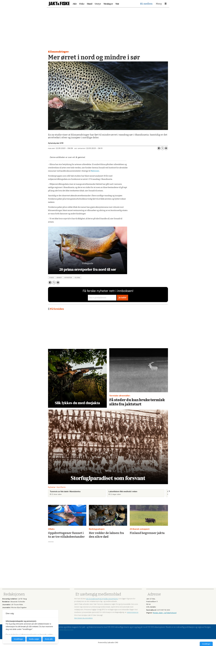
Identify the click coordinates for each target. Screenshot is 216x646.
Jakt (75, 3)
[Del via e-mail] (166, 148)
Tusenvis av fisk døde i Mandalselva (65, 491)
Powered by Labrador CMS (108, 643)
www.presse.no (132, 612)
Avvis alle (49, 639)
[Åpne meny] (165, 3)
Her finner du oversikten (83, 618)
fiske (51, 278)
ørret (59, 278)
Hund (89, 3)
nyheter (68, 278)
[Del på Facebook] (159, 148)
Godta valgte (34, 639)
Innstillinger (206, 644)
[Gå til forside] (59, 4)
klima (77, 278)
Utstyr (98, 3)
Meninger (108, 3)
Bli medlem (146, 3)
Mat (117, 3)
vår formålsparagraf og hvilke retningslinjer (102, 599)
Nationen (95, 171)
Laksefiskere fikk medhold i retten (123, 491)
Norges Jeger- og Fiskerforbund (164, 613)
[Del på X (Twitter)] (162, 148)
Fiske (81, 3)
